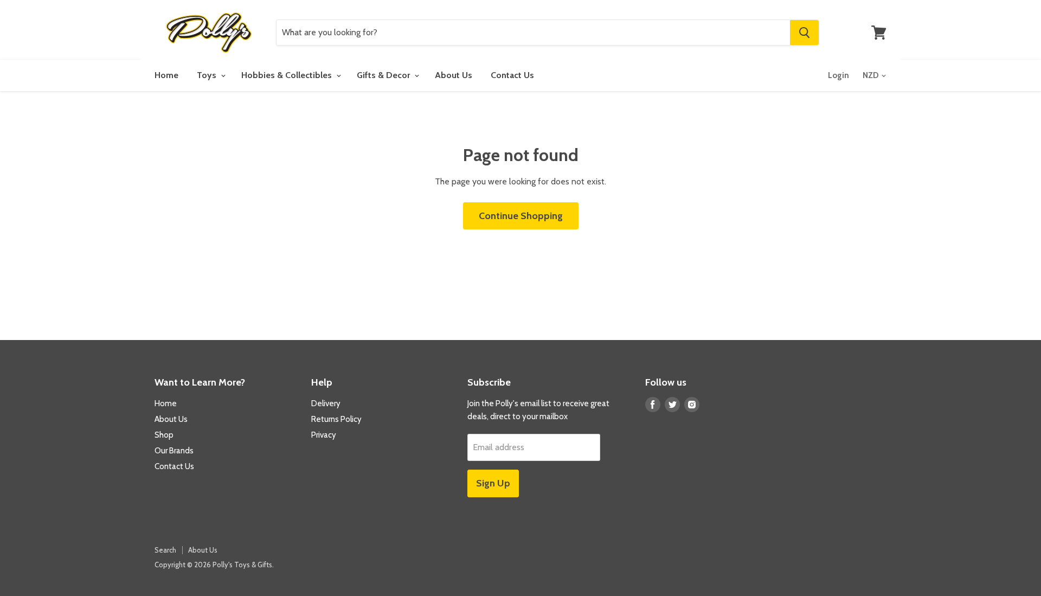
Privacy (323, 435)
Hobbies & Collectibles (287, 75)
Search (165, 550)
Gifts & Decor (384, 75)
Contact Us (512, 75)
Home (166, 75)
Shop (164, 435)
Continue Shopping (521, 216)
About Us (453, 75)
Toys (208, 75)
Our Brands (174, 451)
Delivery (325, 403)
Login (838, 75)
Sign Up (493, 483)
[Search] (804, 32)
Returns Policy (336, 419)
